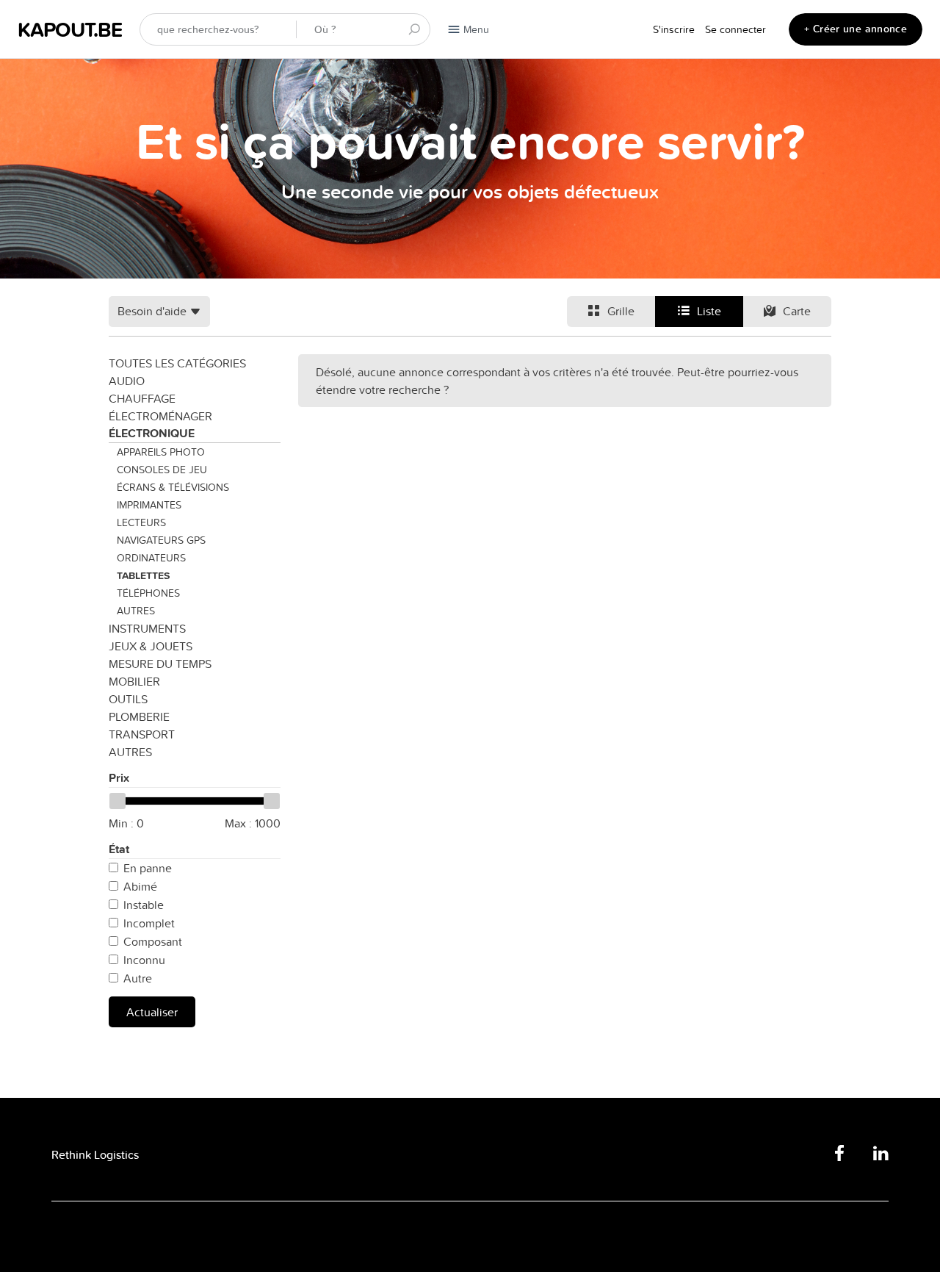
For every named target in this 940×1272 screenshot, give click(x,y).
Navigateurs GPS (161, 540)
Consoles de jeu (162, 469)
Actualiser (152, 1012)
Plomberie (139, 716)
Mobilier (134, 681)
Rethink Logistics (95, 1154)
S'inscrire (674, 29)
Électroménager (160, 416)
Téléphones (148, 593)
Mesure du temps (160, 663)
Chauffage (142, 398)
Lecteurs (141, 522)
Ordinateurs (151, 557)
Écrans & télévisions (173, 487)
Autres (136, 610)
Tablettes (143, 575)
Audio (127, 381)
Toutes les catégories (177, 363)
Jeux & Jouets (150, 646)
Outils (128, 699)
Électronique (152, 433)
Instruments (147, 628)
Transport (142, 734)
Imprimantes (149, 504)
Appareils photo (161, 452)
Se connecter (735, 29)
